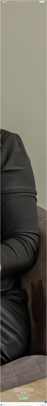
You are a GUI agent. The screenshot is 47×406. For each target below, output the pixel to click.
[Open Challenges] (23, 1)
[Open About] (17, 1)
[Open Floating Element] (46, 402)
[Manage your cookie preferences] (1, 404)
